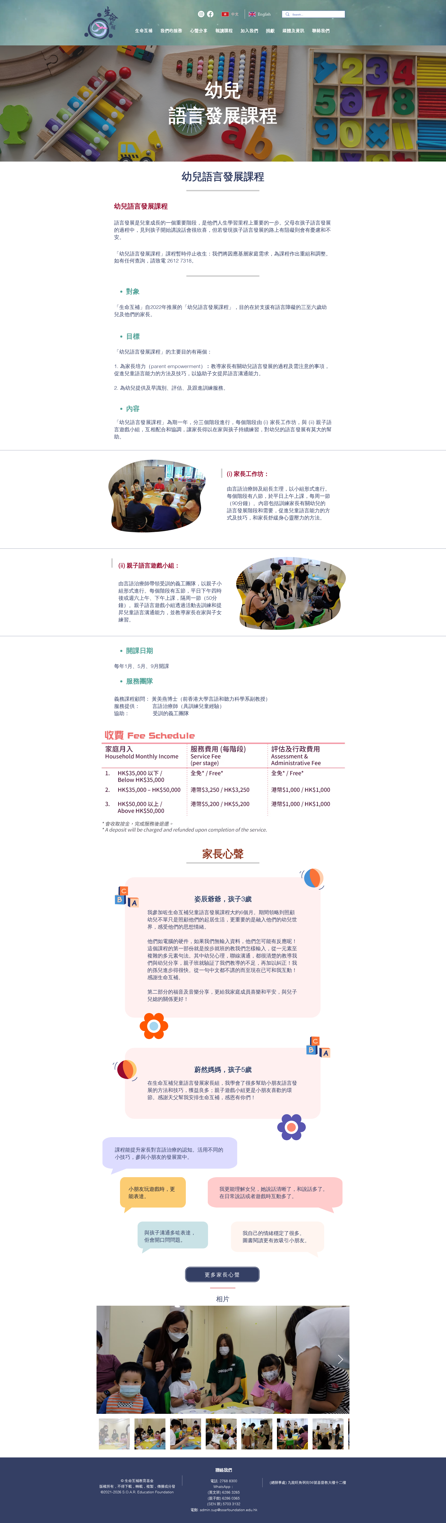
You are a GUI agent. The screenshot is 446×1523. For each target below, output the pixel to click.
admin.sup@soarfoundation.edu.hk (228, 1510)
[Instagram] (201, 14)
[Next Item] (341, 1360)
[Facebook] (210, 14)
